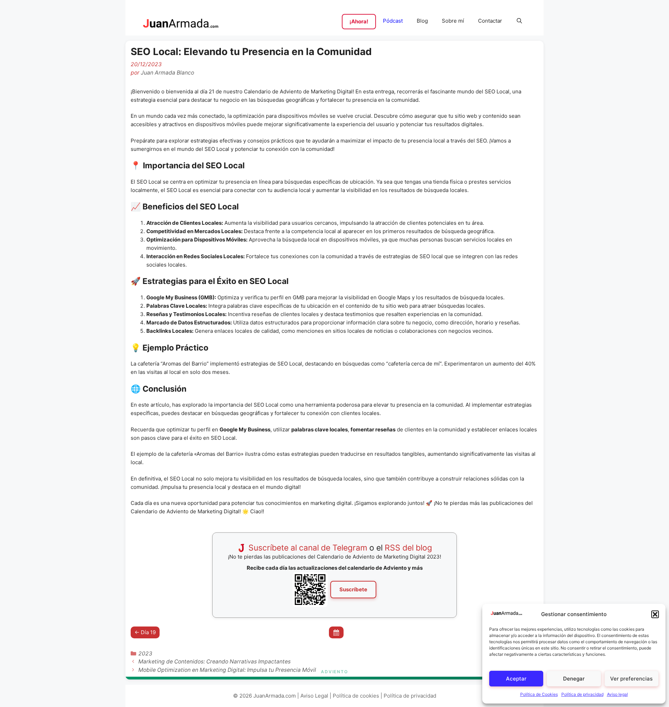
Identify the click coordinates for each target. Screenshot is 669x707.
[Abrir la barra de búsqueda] (519, 21)
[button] (655, 614)
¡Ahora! (358, 21)
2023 (145, 653)
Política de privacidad (582, 694)
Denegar (574, 678)
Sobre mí (453, 20)
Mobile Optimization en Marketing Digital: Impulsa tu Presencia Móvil (227, 670)
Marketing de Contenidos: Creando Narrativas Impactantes (214, 661)
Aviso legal (617, 694)
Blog (422, 20)
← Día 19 (145, 632)
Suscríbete (353, 589)
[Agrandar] (318, 581)
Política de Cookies (539, 694)
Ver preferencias (631, 678)
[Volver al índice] (336, 633)
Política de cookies (356, 695)
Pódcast (393, 20)
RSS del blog (408, 548)
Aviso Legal (314, 695)
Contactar (490, 20)
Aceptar (516, 678)
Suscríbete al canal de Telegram (307, 548)
